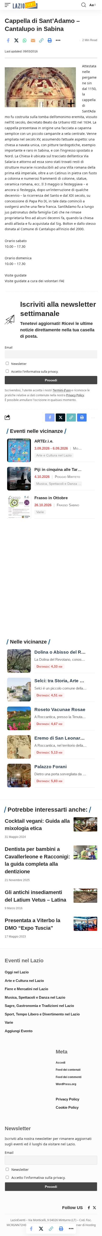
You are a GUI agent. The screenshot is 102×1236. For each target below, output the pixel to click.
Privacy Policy (75, 395)
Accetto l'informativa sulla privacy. (34, 372)
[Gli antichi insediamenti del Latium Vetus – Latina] (85, 896)
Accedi (60, 1062)
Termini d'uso (62, 390)
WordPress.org (66, 1084)
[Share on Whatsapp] (24, 40)
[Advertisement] (51, 581)
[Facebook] (89, 1208)
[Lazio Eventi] (25, 5)
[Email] (33, 40)
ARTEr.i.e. (43, 441)
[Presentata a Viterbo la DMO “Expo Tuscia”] (85, 924)
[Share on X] (16, 40)
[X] (94, 1208)
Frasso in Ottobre (51, 498)
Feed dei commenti (68, 1077)
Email (8, 347)
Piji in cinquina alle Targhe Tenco (65, 469)
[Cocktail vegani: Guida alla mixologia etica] (85, 824)
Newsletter (18, 364)
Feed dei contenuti (68, 1069)
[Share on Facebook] (8, 40)
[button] (9, 5)
